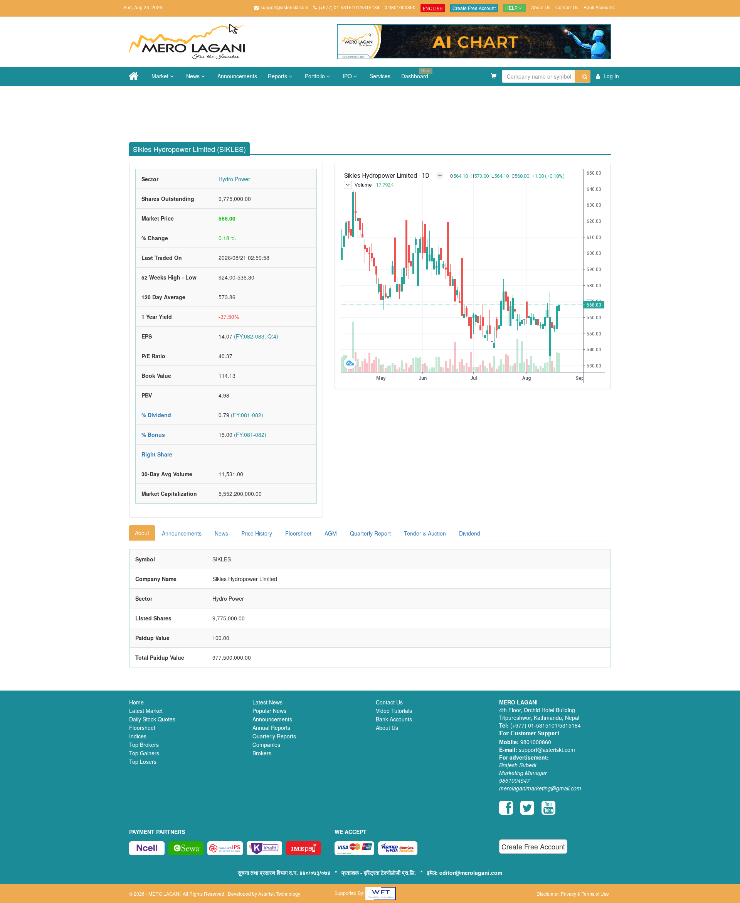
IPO (348, 76)
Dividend (469, 533)
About (142, 533)
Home (136, 702)
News (193, 76)
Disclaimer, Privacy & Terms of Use (572, 893)
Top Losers (142, 761)
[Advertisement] (375, 111)
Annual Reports (271, 727)
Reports (278, 76)
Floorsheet (298, 533)
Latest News (267, 702)
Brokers (261, 753)
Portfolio (315, 76)
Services (380, 76)
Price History (256, 533)
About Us (540, 7)
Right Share (156, 454)
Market (160, 76)
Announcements (237, 76)
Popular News (269, 710)
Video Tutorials (394, 710)
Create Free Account (474, 8)
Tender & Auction (425, 533)
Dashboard (415, 73)
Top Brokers (144, 744)
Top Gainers (144, 753)
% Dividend (156, 415)
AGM (331, 533)
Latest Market (146, 710)
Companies (266, 744)
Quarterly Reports (274, 736)
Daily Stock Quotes (152, 719)
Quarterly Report (370, 533)
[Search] (582, 76)
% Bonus (153, 434)
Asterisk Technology (279, 893)
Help (512, 8)
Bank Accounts (599, 7)
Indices (137, 736)
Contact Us (567, 7)
